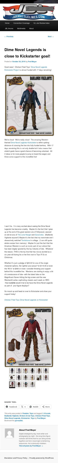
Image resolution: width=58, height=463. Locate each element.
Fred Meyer (32, 61)
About (31, 28)
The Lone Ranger (24, 234)
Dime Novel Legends (12, 418)
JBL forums (9, 28)
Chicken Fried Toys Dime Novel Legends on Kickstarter (26, 299)
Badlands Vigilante (11, 416)
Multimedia (21, 28)
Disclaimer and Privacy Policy (15, 458)
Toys (31, 413)
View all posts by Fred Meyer (31, 446)
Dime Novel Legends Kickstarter (23, 142)
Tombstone (25, 240)
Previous (8, 36)
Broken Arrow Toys (27, 416)
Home (7, 23)
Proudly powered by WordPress (41, 458)
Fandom (26, 413)
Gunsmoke (39, 234)
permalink (19, 420)
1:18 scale (46, 413)
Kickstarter (25, 418)
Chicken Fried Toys (42, 416)
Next (51, 36)
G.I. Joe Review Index (42, 23)
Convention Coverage (21, 23)
